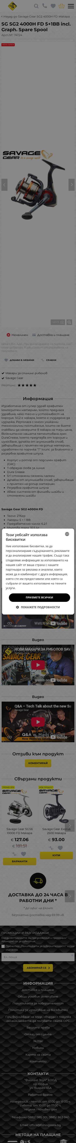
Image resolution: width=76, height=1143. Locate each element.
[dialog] (38, 571)
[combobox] (67, 534)
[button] (38, 607)
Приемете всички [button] (39, 597)
